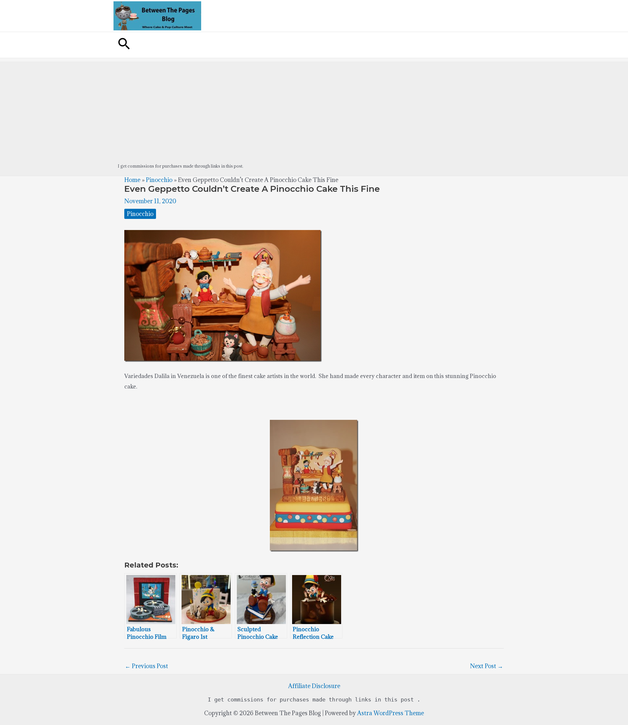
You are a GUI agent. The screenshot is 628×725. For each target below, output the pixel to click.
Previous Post (146, 666)
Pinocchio (159, 180)
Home (132, 180)
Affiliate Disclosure (314, 686)
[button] (124, 45)
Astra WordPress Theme (390, 713)
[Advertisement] (314, 107)
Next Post (486, 666)
